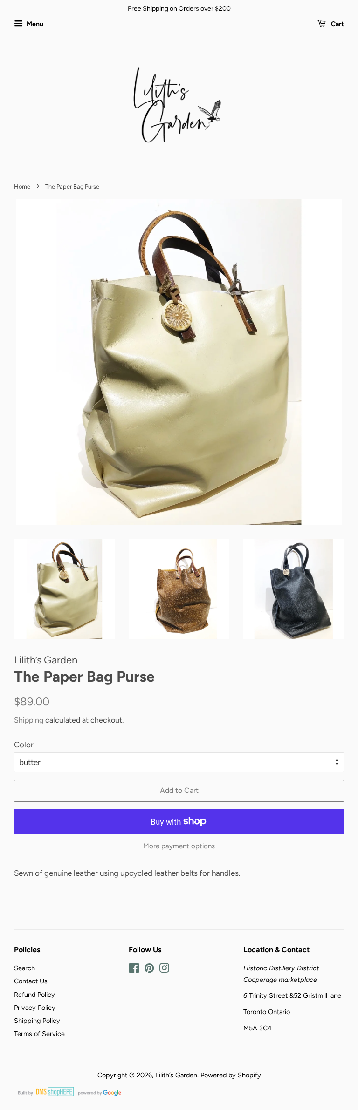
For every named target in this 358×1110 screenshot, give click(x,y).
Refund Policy (34, 994)
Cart (337, 24)
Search (24, 968)
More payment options (179, 846)
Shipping (28, 720)
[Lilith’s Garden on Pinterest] (149, 970)
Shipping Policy (37, 1020)
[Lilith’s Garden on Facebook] (134, 970)
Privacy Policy (34, 1007)
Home (22, 186)
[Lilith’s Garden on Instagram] (164, 970)
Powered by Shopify (230, 1075)
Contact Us (31, 981)
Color (24, 744)
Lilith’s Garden (176, 1075)
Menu (34, 24)
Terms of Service (39, 1033)
